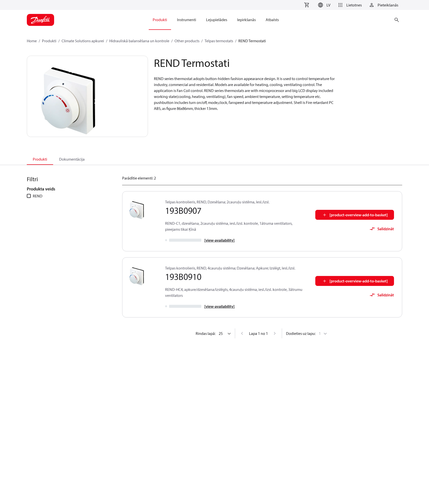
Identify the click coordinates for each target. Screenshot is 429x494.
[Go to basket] (307, 5)
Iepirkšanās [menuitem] (246, 19)
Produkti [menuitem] (160, 19)
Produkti (49, 40)
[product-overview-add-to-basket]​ (358, 214)
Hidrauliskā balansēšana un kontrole (139, 40)
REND (37, 195)
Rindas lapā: (205, 333)
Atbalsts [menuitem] (272, 19)
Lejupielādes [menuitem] (216, 19)
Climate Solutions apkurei (83, 40)
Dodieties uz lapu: (301, 333)
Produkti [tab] (40, 159)
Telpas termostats (219, 40)
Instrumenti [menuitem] (186, 19)
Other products (187, 40)
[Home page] (40, 20)
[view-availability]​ (219, 240)
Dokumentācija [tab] (72, 159)
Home (32, 40)
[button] (323, 5)
